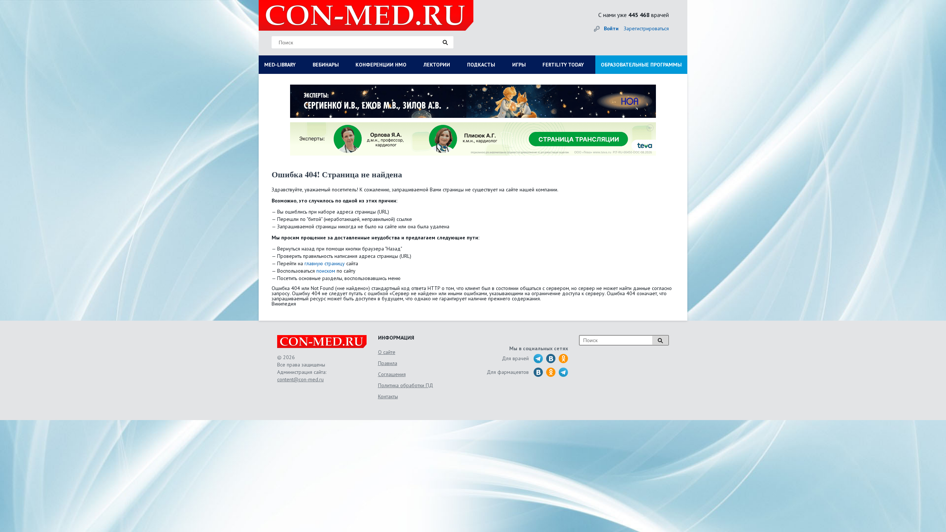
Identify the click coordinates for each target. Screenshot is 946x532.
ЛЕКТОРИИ (436, 64)
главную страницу (324, 263)
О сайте (386, 352)
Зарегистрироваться (646, 28)
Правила (387, 363)
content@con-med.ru (300, 379)
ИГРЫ (519, 64)
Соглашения (392, 374)
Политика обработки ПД (405, 385)
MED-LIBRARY (280, 64)
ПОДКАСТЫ (481, 64)
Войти (611, 28)
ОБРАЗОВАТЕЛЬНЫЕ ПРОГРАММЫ (641, 64)
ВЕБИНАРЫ (326, 64)
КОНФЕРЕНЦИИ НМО (380, 64)
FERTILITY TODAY (563, 64)
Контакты (388, 396)
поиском (325, 270)
